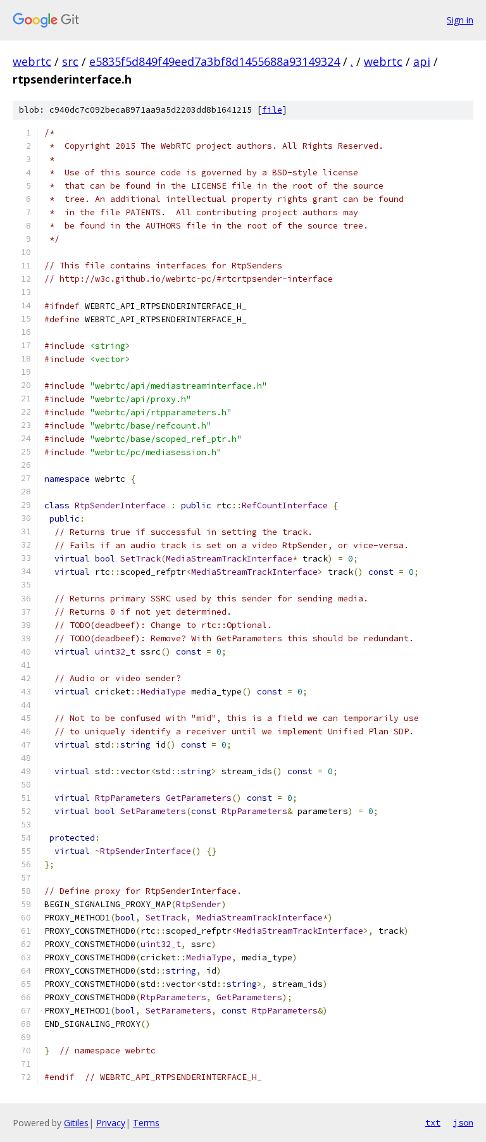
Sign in (460, 20)
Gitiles (76, 1123)
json (463, 1122)
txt (432, 1122)
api (421, 61)
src (70, 61)
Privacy (110, 1123)
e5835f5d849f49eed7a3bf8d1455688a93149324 (214, 61)
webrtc (32, 61)
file (272, 109)
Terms (146, 1123)
